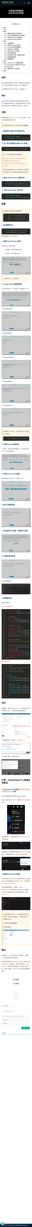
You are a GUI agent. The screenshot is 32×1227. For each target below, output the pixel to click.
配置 (4, 41)
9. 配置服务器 (9, 59)
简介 (4, 29)
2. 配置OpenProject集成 (12, 68)
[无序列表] (13, 1016)
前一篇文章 (16, 979)
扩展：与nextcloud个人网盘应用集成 (13, 62)
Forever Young (7, 2)
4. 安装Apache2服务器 (11, 49)
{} (20, 1016)
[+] (23, 1016)
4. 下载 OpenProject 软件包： (13, 39)
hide (18, 24)
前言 (4, 27)
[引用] (15, 1016)
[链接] (19, 1016)
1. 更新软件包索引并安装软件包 (13, 33)
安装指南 (25, 125)
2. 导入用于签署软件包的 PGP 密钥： (15, 35)
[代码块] (17, 1016)
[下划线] (7, 1016)
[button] (24, 3)
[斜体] (5, 1016)
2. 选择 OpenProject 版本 (12, 45)
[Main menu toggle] (28, 3)
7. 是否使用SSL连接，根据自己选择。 (15, 55)
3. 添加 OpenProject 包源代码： (14, 37)
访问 (4, 61)
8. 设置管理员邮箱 (10, 57)
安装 (4, 31)
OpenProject (5, 101)
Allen (27, 1225)
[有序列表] (11, 1016)
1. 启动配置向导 (9, 43)
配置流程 (14, 923)
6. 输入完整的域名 (10, 53)
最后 (4, 70)
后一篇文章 (16, 983)
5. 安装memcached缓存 (11, 51)
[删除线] (9, 1016)
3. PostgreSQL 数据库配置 (12, 47)
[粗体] (3, 1016)
